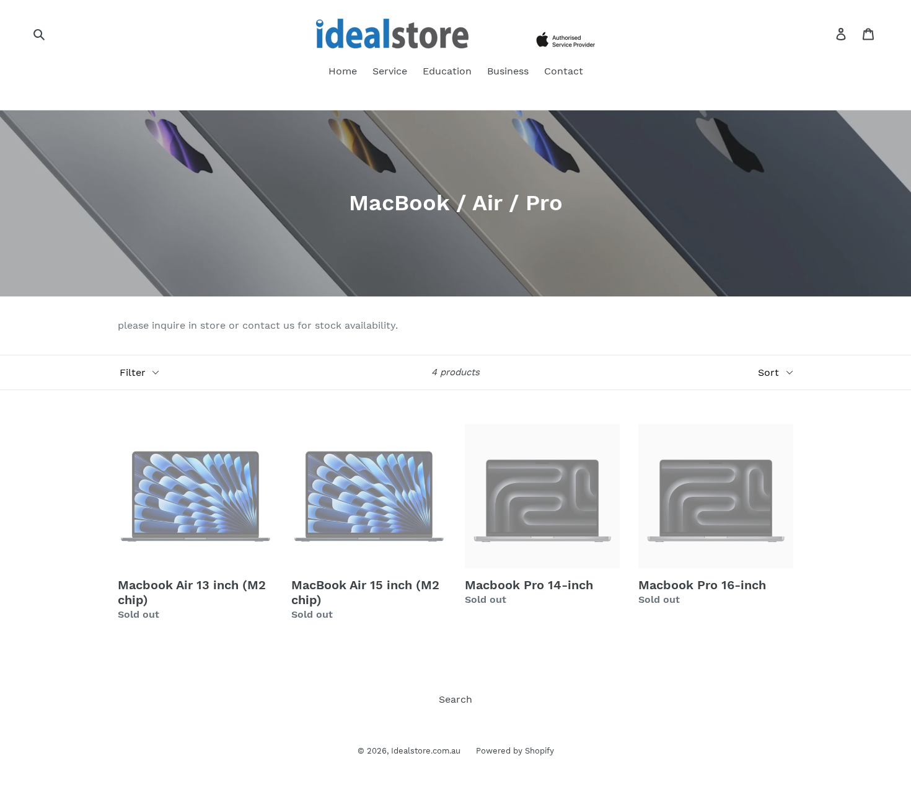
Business (508, 71)
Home (342, 71)
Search (455, 699)
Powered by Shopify (515, 750)
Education (447, 71)
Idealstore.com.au (425, 750)
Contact (563, 71)
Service (389, 71)
